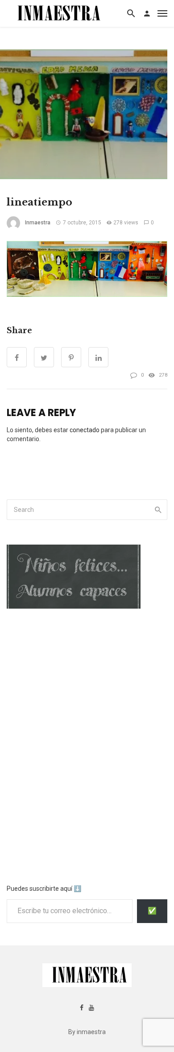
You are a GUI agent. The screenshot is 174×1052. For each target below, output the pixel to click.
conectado (84, 430)
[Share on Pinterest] (71, 357)
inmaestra (37, 222)
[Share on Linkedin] (98, 357)
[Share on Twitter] (44, 357)
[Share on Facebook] (17, 357)
